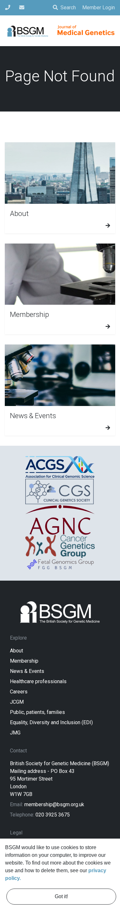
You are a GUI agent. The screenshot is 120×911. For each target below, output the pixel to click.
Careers (19, 692)
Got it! (61, 896)
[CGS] (60, 491)
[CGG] (60, 546)
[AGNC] (60, 520)
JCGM (17, 702)
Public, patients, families (37, 712)
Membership (24, 661)
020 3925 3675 (53, 815)
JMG (15, 733)
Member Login (98, 7)
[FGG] (60, 564)
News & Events (27, 671)
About (16, 651)
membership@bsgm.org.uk (54, 804)
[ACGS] (60, 467)
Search (68, 7)
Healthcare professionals (38, 681)
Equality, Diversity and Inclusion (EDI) (51, 722)
